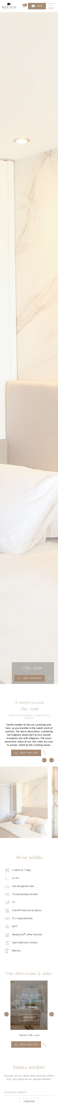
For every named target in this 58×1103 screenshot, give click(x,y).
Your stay (37, 6)
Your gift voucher (37, 44)
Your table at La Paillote (37, 13)
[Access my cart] (24, 6)
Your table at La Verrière (37, 22)
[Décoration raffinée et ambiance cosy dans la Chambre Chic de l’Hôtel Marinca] (24, 802)
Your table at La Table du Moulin (37, 33)
